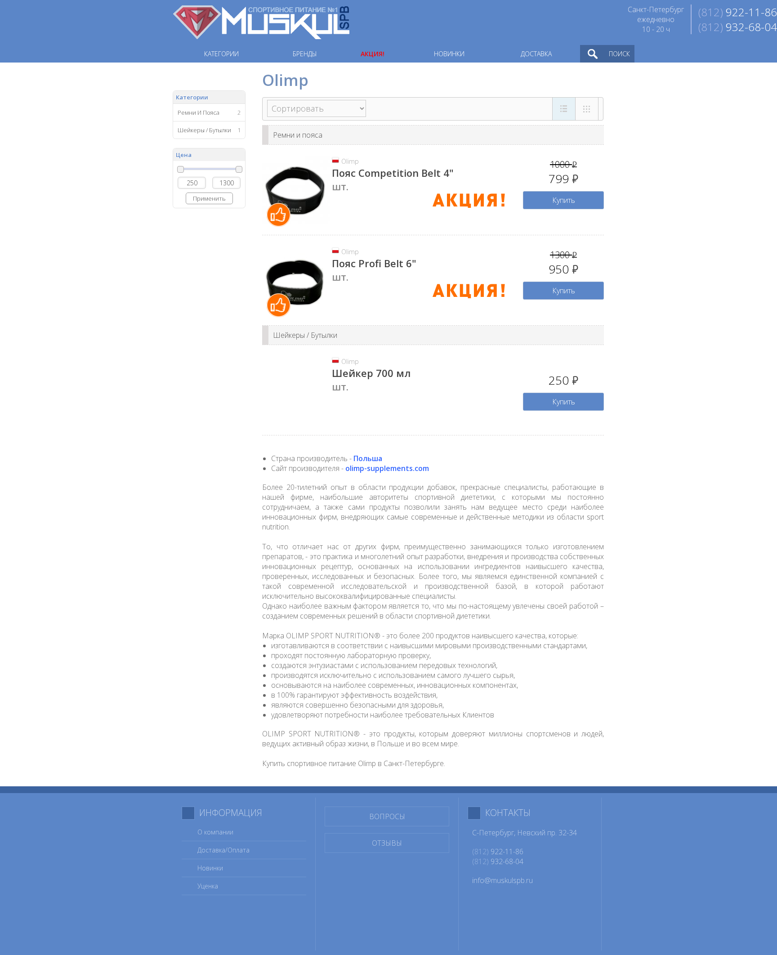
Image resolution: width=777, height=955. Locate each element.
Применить (209, 198)
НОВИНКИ (449, 53)
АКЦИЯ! (372, 53)
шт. (340, 186)
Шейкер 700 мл (371, 373)
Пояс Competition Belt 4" (393, 172)
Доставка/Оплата (223, 850)
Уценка (207, 886)
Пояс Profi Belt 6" (374, 263)
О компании (215, 832)
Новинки (210, 868)
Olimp (350, 161)
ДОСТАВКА (536, 53)
